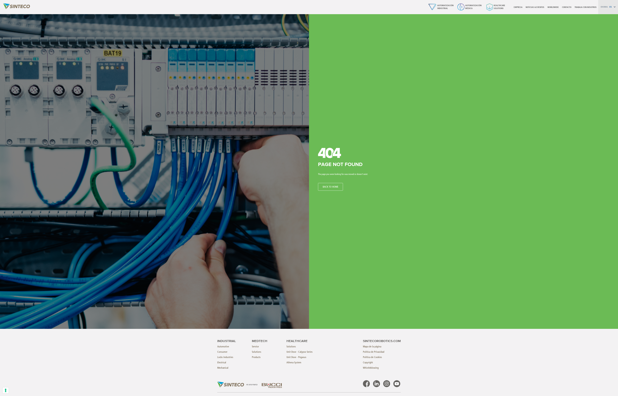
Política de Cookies (372, 357)
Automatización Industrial (445, 7)
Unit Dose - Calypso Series (299, 351)
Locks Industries (225, 357)
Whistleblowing (371, 367)
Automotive (223, 346)
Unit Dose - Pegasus (296, 357)
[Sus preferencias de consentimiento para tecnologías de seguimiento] (6, 390)
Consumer (222, 351)
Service (255, 346)
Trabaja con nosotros (586, 7)
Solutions (256, 351)
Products (256, 357)
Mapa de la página (372, 346)
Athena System (293, 362)
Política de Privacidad (373, 351)
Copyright (368, 362)
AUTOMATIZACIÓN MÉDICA (473, 7)
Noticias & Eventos (535, 7)
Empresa (518, 7)
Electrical (221, 362)
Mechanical (222, 367)
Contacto (566, 7)
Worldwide (553, 7)
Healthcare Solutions (499, 7)
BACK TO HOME (330, 186)
